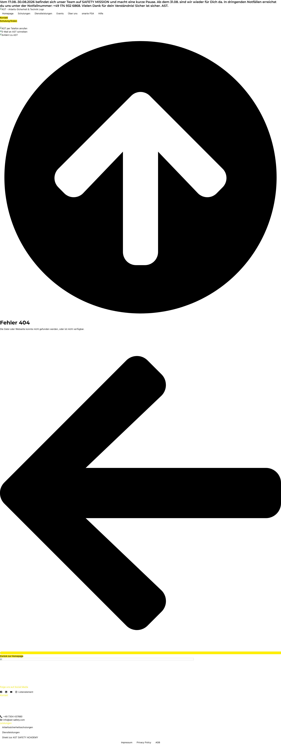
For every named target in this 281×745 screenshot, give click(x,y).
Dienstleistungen (43, 13)
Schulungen (24, 13)
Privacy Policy (144, 742)
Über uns (72, 13)
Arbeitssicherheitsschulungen (17, 727)
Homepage (8, 13)
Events (60, 13)
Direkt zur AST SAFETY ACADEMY (20, 737)
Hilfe (100, 13)
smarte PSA (88, 13)
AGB (158, 742)
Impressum (126, 742)
